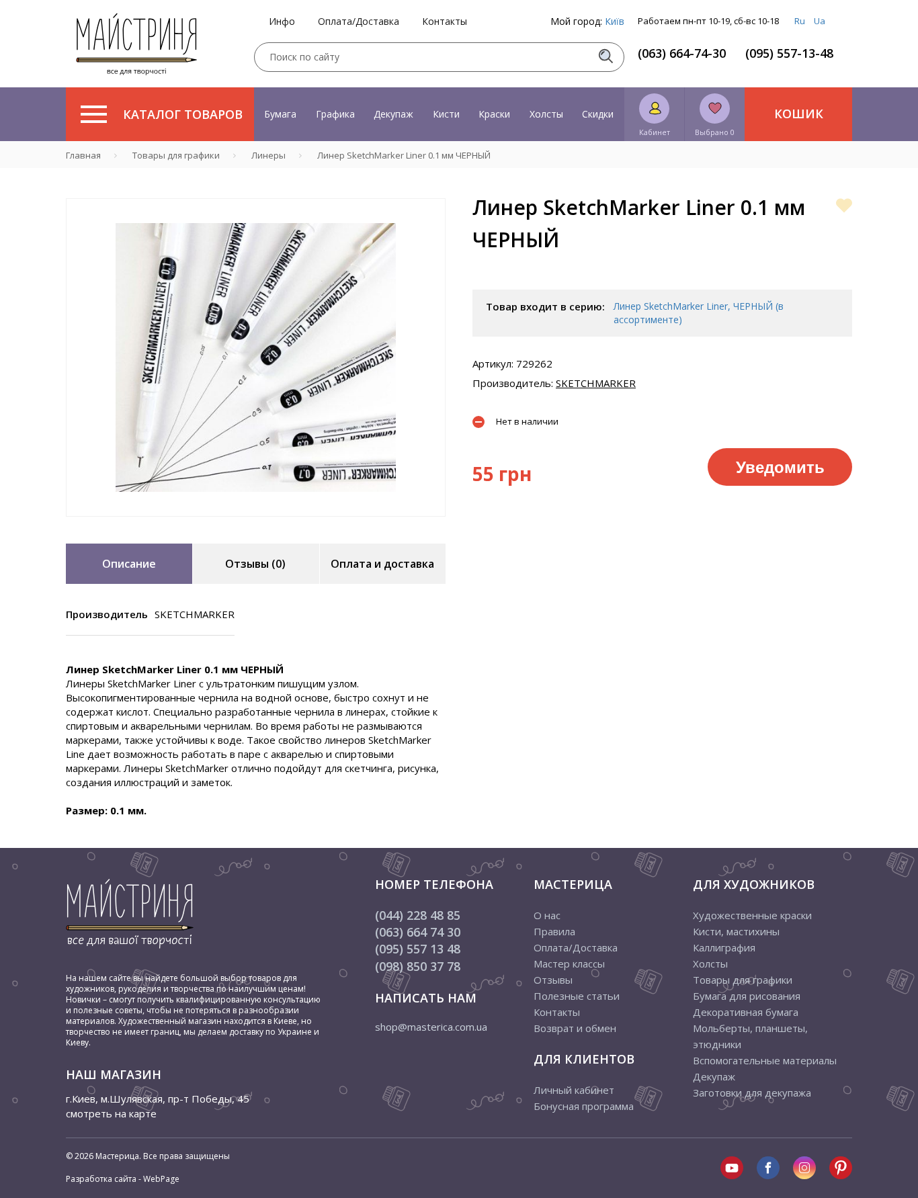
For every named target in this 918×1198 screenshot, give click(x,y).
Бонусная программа (584, 1106)
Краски (494, 114)
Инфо (282, 21)
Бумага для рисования (746, 995)
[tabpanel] (256, 357)
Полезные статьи (577, 995)
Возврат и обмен (575, 1028)
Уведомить (780, 466)
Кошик (798, 113)
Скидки (598, 114)
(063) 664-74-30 (682, 53)
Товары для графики (742, 979)
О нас (547, 915)
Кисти (446, 114)
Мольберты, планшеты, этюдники (750, 1036)
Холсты (546, 114)
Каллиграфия (724, 947)
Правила (554, 931)
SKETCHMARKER (596, 383)
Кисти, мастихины (736, 931)
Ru (799, 21)
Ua (819, 21)
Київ (614, 21)
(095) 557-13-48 (789, 53)
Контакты (444, 21)
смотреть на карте (111, 1113)
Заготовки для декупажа (752, 1092)
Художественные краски (752, 915)
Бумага (280, 114)
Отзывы (553, 979)
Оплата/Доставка (358, 21)
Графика (335, 114)
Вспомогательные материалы (765, 1060)
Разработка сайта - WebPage (122, 1179)
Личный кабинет (574, 1090)
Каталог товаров (183, 114)
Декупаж (393, 114)
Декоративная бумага (745, 1012)
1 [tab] (256, 526)
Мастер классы (569, 963)
